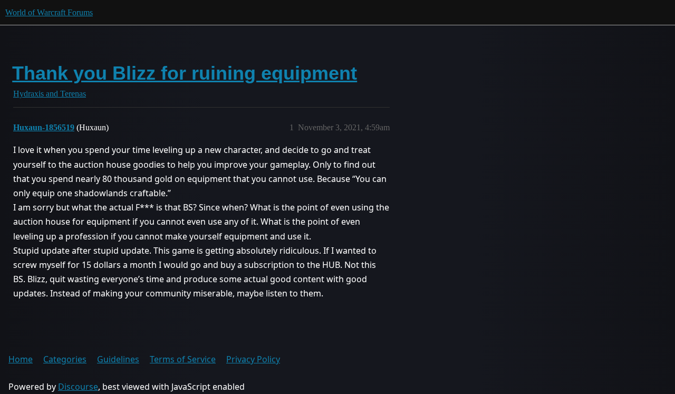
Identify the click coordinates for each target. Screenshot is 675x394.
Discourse (78, 386)
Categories (64, 359)
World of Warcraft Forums (49, 12)
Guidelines (118, 359)
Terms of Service (183, 359)
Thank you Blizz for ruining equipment (184, 73)
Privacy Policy (253, 359)
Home (20, 359)
